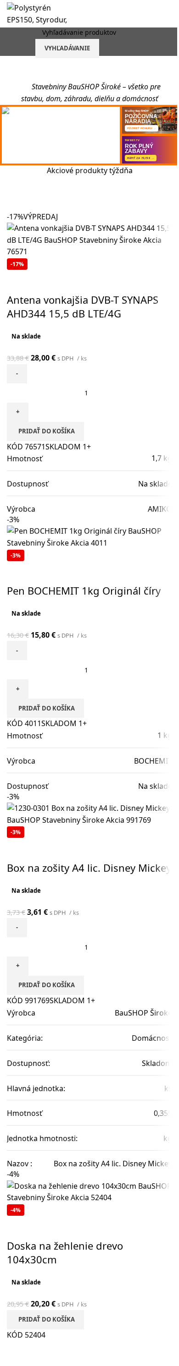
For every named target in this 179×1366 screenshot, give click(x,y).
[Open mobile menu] (10, 42)
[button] (45, 431)
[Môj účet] (168, 42)
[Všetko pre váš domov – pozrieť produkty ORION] (61, 135)
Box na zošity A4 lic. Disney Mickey (89, 867)
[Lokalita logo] (41, 13)
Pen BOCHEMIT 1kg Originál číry (84, 590)
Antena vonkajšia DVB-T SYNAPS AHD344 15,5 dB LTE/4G (82, 307)
